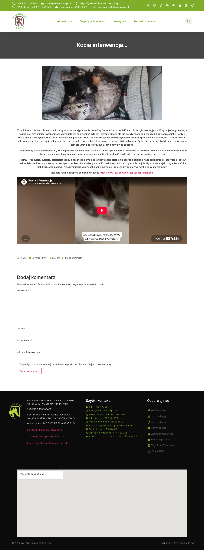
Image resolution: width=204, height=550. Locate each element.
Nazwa (22, 328)
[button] (188, 21)
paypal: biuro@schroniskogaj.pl (45, 429)
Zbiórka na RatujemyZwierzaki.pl (45, 436)
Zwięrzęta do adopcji (92, 21)
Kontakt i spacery (144, 21)
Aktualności (64, 21)
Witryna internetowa (28, 352)
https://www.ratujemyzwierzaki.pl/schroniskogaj (127, 172)
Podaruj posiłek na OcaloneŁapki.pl (47, 443)
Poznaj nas (119, 21)
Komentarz (24, 290)
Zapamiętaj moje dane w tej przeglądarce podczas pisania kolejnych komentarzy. (66, 364)
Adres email (24, 340)
